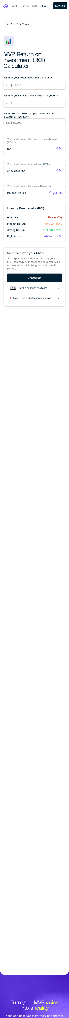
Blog (43, 6)
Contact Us (34, 277)
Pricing (25, 6)
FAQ (34, 6)
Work (14, 6)
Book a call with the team (39, 288)
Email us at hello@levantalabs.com (36, 298)
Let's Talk (60, 5)
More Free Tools (18, 24)
